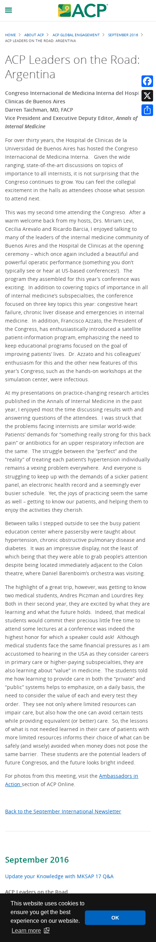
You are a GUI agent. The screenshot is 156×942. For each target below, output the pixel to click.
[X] (147, 95)
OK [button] (115, 918)
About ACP (34, 34)
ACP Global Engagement (76, 34)
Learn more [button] (26, 931)
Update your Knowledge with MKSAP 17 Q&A (59, 876)
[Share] (147, 110)
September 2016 (37, 859)
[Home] (83, 10)
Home (10, 34)
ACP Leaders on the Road (36, 891)
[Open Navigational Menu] (9, 10)
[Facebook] (147, 81)
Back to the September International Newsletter (63, 811)
